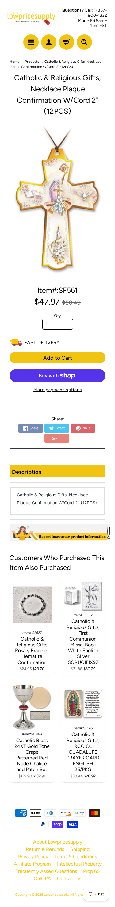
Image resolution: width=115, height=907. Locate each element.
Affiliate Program (32, 864)
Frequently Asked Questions (46, 871)
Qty (57, 315)
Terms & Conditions (75, 856)
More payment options (57, 389)
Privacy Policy (33, 856)
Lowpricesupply (56, 894)
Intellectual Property (79, 864)
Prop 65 (91, 871)
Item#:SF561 (57, 290)
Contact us (69, 878)
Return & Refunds (45, 849)
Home (14, 61)
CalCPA (42, 878)
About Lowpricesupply (57, 842)
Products (32, 61)
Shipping (80, 849)
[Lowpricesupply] (31, 18)
